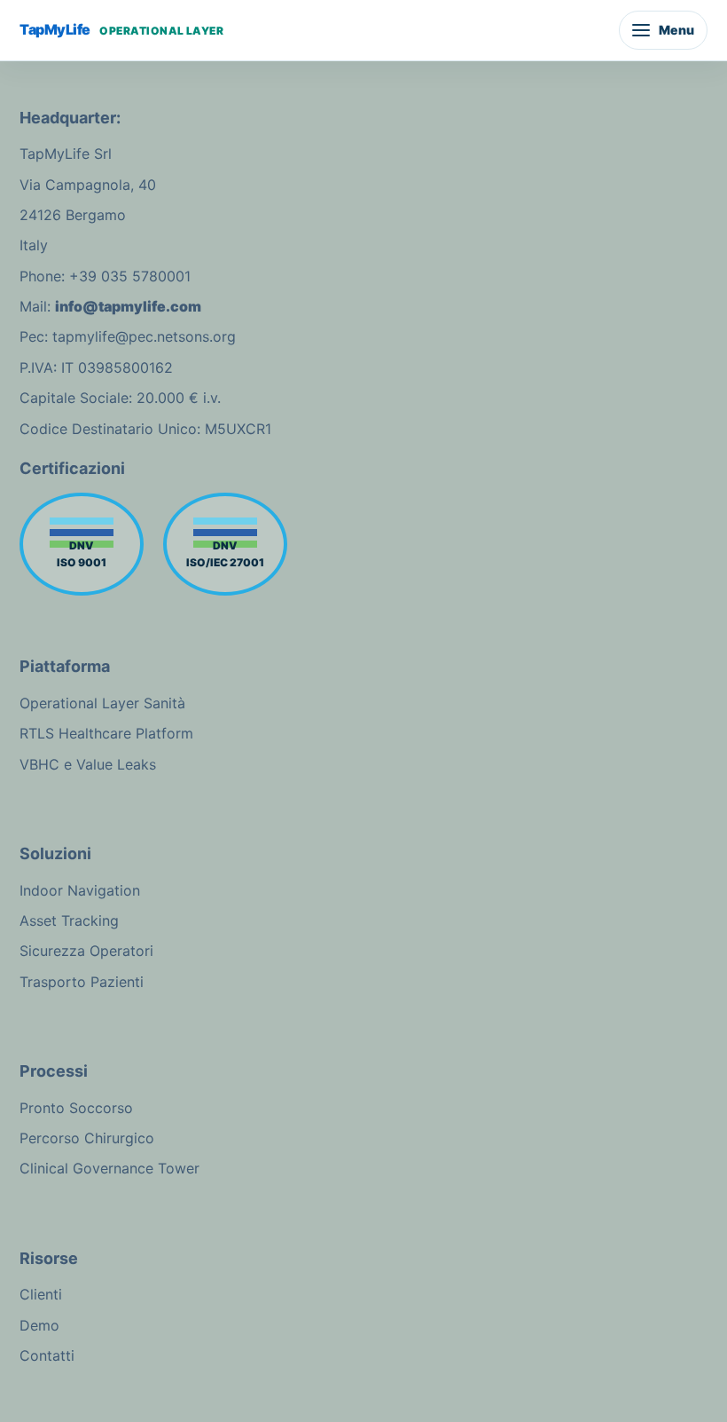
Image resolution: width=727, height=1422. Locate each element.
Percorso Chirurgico (87, 1138)
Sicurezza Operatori (86, 951)
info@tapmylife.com (128, 306)
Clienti (41, 1294)
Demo (39, 1325)
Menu (676, 29)
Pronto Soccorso (76, 1108)
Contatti (47, 1355)
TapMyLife (121, 29)
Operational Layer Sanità (102, 703)
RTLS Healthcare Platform (106, 733)
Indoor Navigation (80, 890)
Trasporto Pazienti (82, 982)
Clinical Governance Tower (109, 1168)
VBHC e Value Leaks (88, 764)
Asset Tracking (69, 920)
